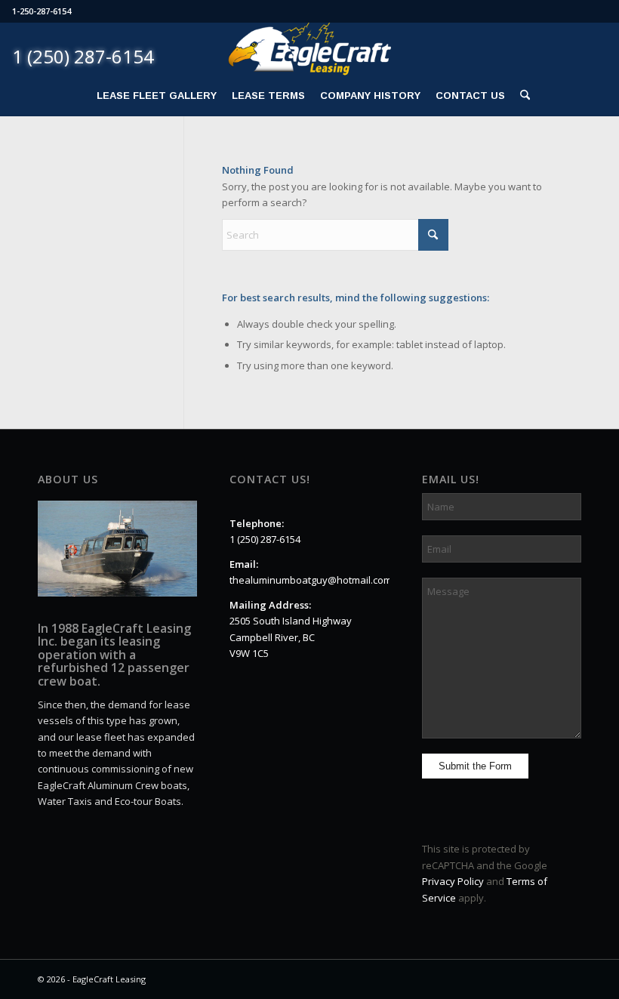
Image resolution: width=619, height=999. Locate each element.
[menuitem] (156, 96)
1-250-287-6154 (41, 11)
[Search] (521, 96)
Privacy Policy (453, 881)
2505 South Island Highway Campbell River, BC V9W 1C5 (290, 637)
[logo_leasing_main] (309, 50)
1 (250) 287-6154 (264, 539)
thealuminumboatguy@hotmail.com (310, 580)
